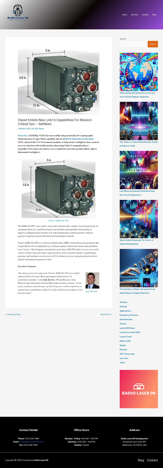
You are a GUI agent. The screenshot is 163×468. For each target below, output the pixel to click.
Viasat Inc (22, 135)
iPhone (123, 324)
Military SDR (24, 128)
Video (122, 362)
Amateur (123, 302)
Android (123, 306)
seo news (124, 358)
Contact (145, 15)
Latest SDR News (127, 328)
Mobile (123, 345)
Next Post (106, 314)
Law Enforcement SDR (130, 332)
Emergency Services (129, 315)
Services (134, 15)
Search (123, 39)
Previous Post (12, 314)
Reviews (123, 349)
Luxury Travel (126, 337)
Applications (125, 311)
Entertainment (126, 319)
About (124, 15)
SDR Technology (127, 354)
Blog (154, 15)
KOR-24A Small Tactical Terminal (78, 138)
